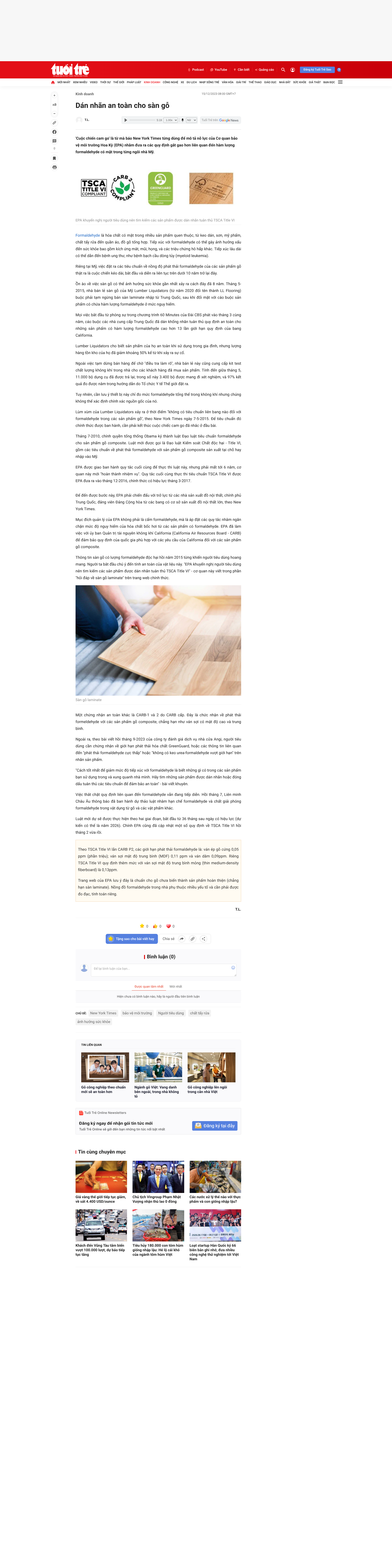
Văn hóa (228, 82)
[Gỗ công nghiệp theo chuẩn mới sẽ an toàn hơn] (105, 1067)
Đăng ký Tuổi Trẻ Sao (317, 69)
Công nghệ (170, 82)
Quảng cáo (266, 70)
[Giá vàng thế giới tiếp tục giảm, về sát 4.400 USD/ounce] (101, 1177)
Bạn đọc (329, 82)
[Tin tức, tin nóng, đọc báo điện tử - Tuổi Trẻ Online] (70, 70)
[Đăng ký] (215, 1126)
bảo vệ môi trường (137, 1013)
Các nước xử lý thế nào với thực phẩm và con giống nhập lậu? (215, 1199)
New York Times (103, 1013)
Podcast (198, 70)
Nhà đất (285, 82)
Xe (182, 82)
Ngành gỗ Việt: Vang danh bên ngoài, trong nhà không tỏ (157, 1091)
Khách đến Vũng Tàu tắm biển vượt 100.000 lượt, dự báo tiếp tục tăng (100, 1250)
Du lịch (192, 82)
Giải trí (241, 82)
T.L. (87, 120)
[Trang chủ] (53, 82)
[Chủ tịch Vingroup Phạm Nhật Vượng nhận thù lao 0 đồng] (158, 1177)
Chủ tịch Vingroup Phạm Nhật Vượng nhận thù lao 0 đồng (156, 1199)
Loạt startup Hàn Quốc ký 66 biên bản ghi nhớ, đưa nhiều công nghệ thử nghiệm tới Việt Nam (214, 1252)
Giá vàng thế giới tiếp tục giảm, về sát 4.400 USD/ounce (101, 1199)
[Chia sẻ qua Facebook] (181, 938)
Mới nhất (63, 82)
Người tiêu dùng (171, 1013)
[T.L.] (79, 120)
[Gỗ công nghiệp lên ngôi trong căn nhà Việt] (211, 1067)
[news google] (220, 120)
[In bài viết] (54, 167)
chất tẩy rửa (199, 1013)
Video (94, 82)
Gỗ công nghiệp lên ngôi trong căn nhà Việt (207, 1089)
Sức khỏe (299, 82)
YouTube (221, 70)
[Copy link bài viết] (192, 938)
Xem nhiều (80, 82)
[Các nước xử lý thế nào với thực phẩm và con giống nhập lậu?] (215, 1177)
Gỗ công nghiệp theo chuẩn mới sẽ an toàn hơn (103, 1089)
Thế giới (118, 82)
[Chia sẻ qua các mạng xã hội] (203, 938)
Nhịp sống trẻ (209, 82)
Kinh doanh (152, 82)
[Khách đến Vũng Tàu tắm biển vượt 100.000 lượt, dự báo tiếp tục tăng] (101, 1225)
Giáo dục (270, 82)
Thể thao (255, 82)
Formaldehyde (88, 235)
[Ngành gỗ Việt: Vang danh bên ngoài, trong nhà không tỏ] (158, 1067)
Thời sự (105, 82)
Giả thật (315, 82)
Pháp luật (134, 82)
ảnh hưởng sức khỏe (93, 1022)
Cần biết (244, 70)
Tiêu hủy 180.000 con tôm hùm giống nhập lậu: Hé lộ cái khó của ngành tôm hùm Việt (157, 1250)
